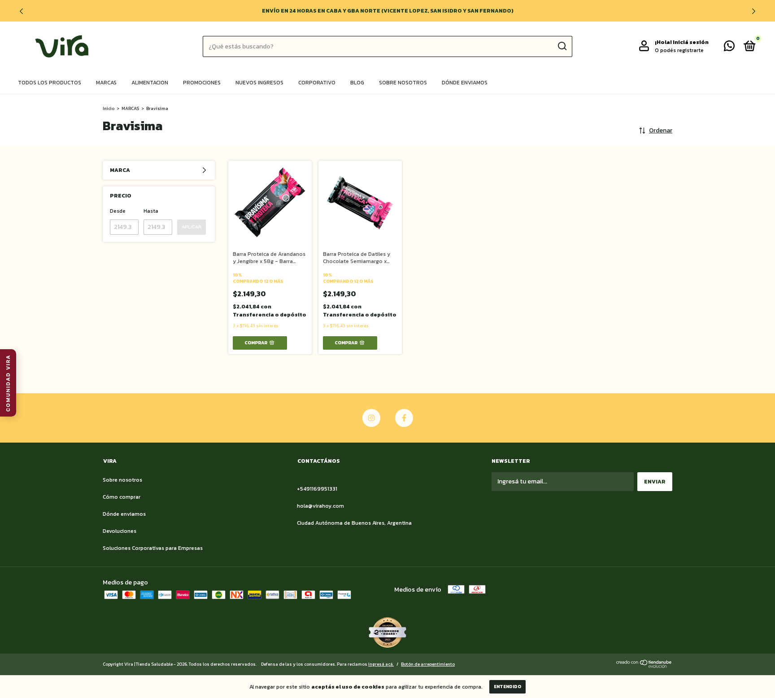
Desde (118, 211)
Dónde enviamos (465, 83)
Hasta (151, 211)
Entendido (507, 686)
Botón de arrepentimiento (428, 664)
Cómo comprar (121, 497)
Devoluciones (119, 531)
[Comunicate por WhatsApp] (729, 48)
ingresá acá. (381, 664)
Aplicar (191, 226)
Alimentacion (149, 83)
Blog (357, 83)
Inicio (108, 108)
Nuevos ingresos (259, 83)
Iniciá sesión (691, 42)
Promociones (202, 83)
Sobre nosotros (403, 83)
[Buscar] (561, 46)
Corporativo (316, 83)
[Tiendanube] (644, 666)
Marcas (106, 83)
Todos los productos (49, 83)
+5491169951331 (317, 489)
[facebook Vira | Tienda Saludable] (404, 418)
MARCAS (130, 108)
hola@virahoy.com (320, 506)
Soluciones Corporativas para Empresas (153, 548)
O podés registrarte (679, 50)
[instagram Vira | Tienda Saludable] (371, 418)
